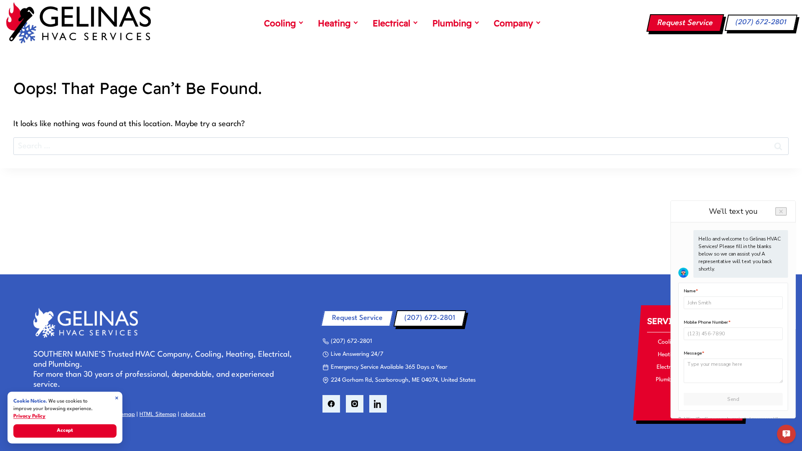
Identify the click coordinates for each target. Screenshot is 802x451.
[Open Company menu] (538, 23)
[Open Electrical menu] (415, 23)
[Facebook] (331, 404)
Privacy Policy (29, 416)
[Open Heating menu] (355, 23)
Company (513, 23)
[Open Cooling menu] (301, 23)
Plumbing (452, 23)
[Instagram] (354, 404)
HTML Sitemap (158, 414)
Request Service (685, 23)
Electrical (391, 23)
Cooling (280, 23)
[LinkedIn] (378, 404)
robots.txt (193, 414)
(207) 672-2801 (761, 22)
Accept (65, 430)
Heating (334, 23)
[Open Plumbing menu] (476, 23)
